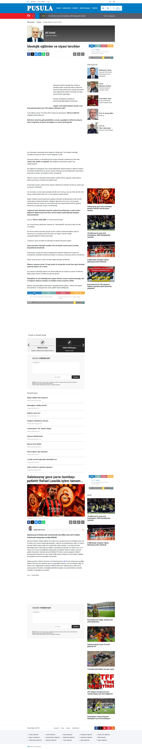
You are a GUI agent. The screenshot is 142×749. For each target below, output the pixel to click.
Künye (62, 728)
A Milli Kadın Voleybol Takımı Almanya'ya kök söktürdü (63, 16)
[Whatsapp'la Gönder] (43, 54)
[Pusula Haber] (40, 8)
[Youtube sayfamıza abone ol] (105, 728)
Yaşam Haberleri (102, 740)
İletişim (68, 728)
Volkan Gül (37, 530)
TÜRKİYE (94, 8)
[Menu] (103, 8)
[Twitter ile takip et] (100, 728)
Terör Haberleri (67, 740)
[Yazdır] (47, 54)
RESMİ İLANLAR (85, 8)
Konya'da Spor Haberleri (53, 737)
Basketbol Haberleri (69, 737)
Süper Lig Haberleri (34, 737)
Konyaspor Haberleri (86, 734)
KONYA (58, 8)
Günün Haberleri (41, 1)
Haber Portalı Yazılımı (35, 746)
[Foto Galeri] (114, 1)
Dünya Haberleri (84, 740)
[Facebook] (28, 54)
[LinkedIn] (39, 54)
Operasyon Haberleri (86, 737)
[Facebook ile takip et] (96, 728)
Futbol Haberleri (50, 734)
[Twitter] (32, 54)
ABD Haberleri (102, 737)
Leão (64, 561)
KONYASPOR (67, 8)
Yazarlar (39, 22)
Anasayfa (31, 22)
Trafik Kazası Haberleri (35, 740)
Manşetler (33, 1)
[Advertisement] (56, 70)
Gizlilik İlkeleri (75, 728)
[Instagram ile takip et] (83, 530)
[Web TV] (110, 1)
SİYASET (75, 8)
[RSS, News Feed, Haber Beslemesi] (113, 728)
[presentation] (33, 16)
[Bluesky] (36, 54)
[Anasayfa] (28, 1)
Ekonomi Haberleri (51, 740)
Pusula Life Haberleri (104, 734)
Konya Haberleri (67, 734)
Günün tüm (109, 16)
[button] (74, 54)
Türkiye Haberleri (33, 734)
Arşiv (48, 1)
